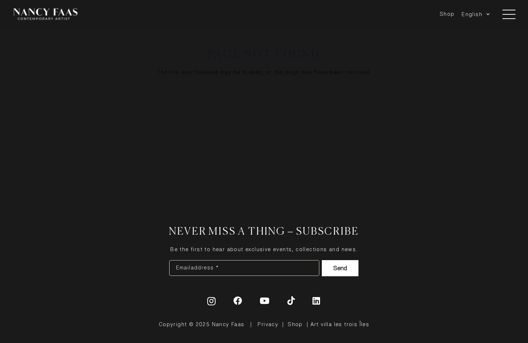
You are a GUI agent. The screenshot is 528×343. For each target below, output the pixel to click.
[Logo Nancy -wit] (45, 14)
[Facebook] (237, 300)
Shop (295, 324)
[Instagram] (211, 301)
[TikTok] (291, 300)
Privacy (268, 324)
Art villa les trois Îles (340, 324)
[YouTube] (265, 300)
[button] (486, 14)
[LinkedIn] (316, 300)
